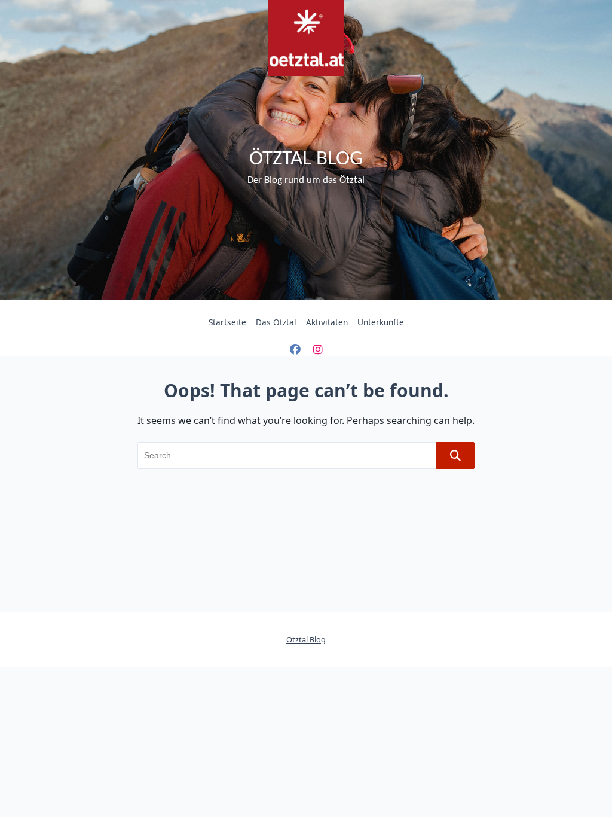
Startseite (227, 322)
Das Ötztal (276, 322)
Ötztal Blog (306, 159)
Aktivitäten (327, 322)
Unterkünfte (380, 322)
